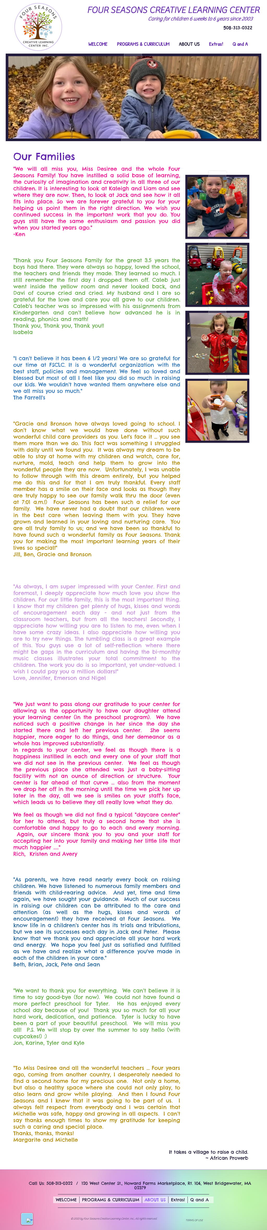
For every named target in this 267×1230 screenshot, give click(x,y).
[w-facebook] (29, 1221)
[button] (217, 207)
